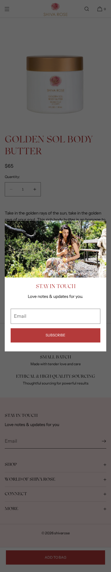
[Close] (98, 227)
